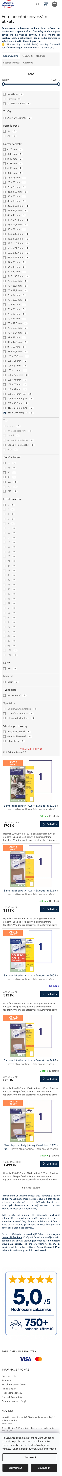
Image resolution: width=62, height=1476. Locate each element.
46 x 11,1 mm (16, 224)
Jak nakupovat (9, 1388)
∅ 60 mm (14, 168)
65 (11, 477)
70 (11, 626)
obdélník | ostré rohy (20, 444)
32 (11, 579)
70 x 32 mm (15, 295)
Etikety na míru (31, 47)
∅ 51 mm (14, 163)
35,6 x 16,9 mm (17, 205)
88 (11, 640)
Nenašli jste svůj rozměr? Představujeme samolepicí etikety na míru (28, 1419)
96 (11, 645)
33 (11, 584)
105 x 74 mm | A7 (19, 393)
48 (11, 598)
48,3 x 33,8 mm (17, 234)
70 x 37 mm (15, 314)
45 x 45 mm (15, 215)
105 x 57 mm (16, 384)
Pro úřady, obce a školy (13, 1384)
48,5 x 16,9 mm (17, 238)
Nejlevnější (27, 55)
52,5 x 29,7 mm (17, 252)
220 (11, 491)
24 (11, 565)
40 (11, 593)
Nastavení (30, 1457)
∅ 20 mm (14, 149)
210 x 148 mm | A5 (19, 407)
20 (11, 556)
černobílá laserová (19, 736)
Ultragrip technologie (20, 718)
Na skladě (14, 94)
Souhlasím (44, 1468)
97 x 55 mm (15, 346)
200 (11, 486)
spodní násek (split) (19, 713)
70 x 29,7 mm (16, 290)
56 (11, 612)
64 (11, 617)
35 (11, 589)
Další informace (46, 1449)
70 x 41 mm (15, 318)
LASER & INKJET (18, 103)
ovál (11, 449)
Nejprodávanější (11, 62)
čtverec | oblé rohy (19, 430)
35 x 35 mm (15, 201)
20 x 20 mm (15, 182)
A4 (11, 131)
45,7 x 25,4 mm (17, 220)
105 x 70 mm (16, 389)
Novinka (13, 98)
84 (11, 636)
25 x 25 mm (15, 187)
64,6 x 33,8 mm (17, 276)
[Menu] (54, 4)
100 (11, 481)
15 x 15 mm (15, 177)
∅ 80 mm (14, 173)
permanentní (16, 695)
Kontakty (6, 1380)
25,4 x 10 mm (16, 191)
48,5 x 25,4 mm (17, 243)
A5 (11, 136)
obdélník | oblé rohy (20, 440)
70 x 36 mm (15, 309)
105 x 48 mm (16, 379)
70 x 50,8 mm (16, 328)
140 (11, 655)
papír (12, 682)
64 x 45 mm (15, 267)
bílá (11, 668)
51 (11, 603)
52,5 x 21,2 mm (17, 248)
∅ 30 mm (14, 154)
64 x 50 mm (15, 271)
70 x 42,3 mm (16, 323)
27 (11, 570)
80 (11, 631)
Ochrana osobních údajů (14, 1401)
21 (11, 561)
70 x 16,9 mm (16, 281)
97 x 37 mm (15, 337)
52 (11, 608)
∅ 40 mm (14, 158)
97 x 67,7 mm (16, 351)
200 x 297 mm (17, 403)
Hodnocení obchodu (12, 1392)
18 (11, 551)
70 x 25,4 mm (16, 285)
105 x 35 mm (16, 360)
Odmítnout (15, 1468)
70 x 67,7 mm (16, 332)
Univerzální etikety (12, 1237)
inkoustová (15, 741)
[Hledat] (37, 4)
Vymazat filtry (29, 749)
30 (11, 472)
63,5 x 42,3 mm (17, 257)
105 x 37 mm (16, 365)
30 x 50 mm (15, 196)
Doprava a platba (10, 1376)
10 (11, 463)
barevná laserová (18, 731)
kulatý (12, 435)
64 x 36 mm (15, 262)
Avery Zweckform (18, 117)
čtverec (13, 426)
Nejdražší (40, 55)
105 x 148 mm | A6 (19, 398)
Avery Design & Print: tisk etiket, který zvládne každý (29, 1428)
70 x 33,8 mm (16, 299)
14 (11, 537)
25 (11, 467)
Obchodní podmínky (12, 1397)
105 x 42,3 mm (17, 375)
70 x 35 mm (15, 304)
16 (11, 546)
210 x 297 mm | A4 (19, 412)
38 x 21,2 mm (16, 210)
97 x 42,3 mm (16, 342)
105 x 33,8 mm (17, 356)
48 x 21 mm (15, 229)
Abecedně (28, 62)
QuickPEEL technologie (21, 708)
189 (11, 650)
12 (11, 532)
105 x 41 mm (16, 370)
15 (11, 542)
